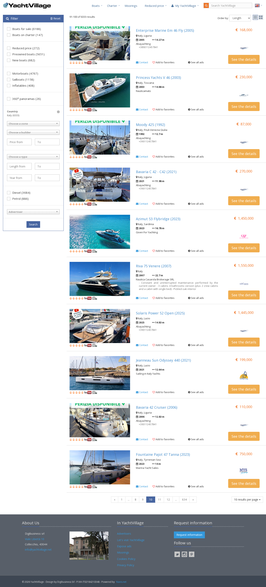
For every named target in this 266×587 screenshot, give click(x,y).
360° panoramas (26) (26, 99)
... (128, 499)
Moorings (131, 6)
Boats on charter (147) (27, 35)
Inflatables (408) (23, 85)
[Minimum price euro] (19, 142)
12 (168, 499)
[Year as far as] (47, 177)
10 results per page (246, 499)
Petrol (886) (20, 199)
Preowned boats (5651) (28, 54)
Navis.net (121, 581)
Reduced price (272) (26, 48)
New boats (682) (23, 60)
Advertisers (124, 533)
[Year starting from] (19, 177)
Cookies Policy (126, 559)
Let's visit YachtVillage (130, 540)
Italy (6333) (13, 115)
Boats (96, 6)
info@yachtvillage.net (38, 549)
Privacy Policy (125, 565)
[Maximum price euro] (47, 142)
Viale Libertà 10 (34, 539)
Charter (112, 6)
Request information (189, 535)
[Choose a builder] (33, 132)
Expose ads (124, 546)
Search (33, 224)
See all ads (197, 62)
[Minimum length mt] (19, 166)
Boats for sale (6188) (26, 29)
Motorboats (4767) (25, 73)
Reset (57, 18)
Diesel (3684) (21, 192)
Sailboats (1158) (23, 79)
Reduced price (154, 6)
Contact (143, 62)
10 (150, 499)
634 (184, 499)
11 (159, 499)
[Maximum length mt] (47, 166)
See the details (244, 59)
